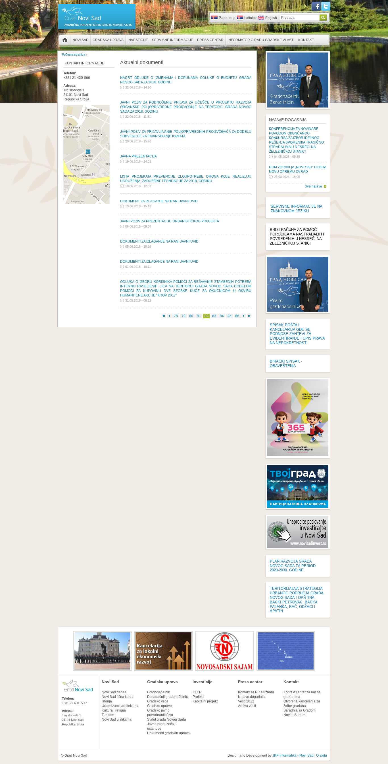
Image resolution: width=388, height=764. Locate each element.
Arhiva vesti (247, 706)
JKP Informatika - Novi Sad (293, 755)
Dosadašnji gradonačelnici (168, 697)
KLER (197, 692)
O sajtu (321, 755)
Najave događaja (287, 119)
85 (229, 316)
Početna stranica (64, 40)
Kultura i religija (114, 710)
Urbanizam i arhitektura (120, 706)
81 (199, 316)
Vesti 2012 (246, 701)
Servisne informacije (172, 40)
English (271, 18)
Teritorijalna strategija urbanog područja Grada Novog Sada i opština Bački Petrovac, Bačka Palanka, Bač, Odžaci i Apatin (296, 599)
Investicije (138, 40)
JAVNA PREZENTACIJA (138, 156)
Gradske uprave (159, 706)
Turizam (108, 715)
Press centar (210, 40)
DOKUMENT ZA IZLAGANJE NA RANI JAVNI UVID (159, 201)
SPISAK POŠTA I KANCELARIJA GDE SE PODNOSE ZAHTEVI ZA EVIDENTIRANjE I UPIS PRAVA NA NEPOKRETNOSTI (297, 334)
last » (249, 316)
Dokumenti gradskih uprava (168, 733)
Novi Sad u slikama (117, 719)
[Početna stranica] (97, 29)
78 (176, 316)
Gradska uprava (108, 40)
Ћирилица (227, 18)
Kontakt (306, 40)
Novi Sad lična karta (117, 697)
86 (237, 316)
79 (183, 316)
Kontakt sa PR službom (256, 692)
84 (222, 316)
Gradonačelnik (158, 692)
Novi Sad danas (114, 692)
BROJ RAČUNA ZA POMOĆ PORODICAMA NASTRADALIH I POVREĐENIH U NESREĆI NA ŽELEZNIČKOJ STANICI (297, 236)
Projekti (198, 697)
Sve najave (313, 186)
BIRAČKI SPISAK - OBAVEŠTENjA (286, 363)
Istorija (107, 701)
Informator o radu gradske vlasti (261, 40)
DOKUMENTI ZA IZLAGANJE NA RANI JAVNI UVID (159, 241)
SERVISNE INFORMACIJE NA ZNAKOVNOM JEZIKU (296, 208)
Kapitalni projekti (205, 701)
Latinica (250, 18)
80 (191, 316)
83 (214, 316)
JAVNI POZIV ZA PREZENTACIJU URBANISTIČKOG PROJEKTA (169, 221)
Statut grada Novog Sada (166, 719)
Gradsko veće (157, 701)
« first (164, 316)
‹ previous (169, 316)
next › (243, 316)
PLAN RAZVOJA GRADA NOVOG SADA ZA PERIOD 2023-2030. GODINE (293, 566)
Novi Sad (80, 40)
